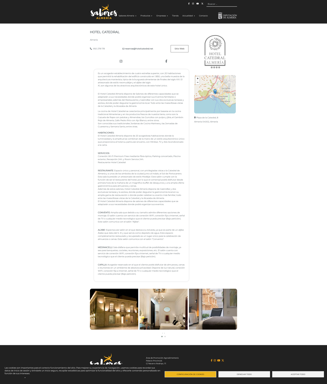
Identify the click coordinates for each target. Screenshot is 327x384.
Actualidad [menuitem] (186, 16)
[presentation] (162, 333)
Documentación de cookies (38, 378)
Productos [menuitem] (144, 16)
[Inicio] (103, 12)
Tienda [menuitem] (175, 15)
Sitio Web (179, 48)
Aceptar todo (298, 374)
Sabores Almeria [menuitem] (125, 16)
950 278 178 (99, 48)
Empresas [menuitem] (160, 16)
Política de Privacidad (14, 378)
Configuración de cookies (190, 374)
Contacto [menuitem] (203, 15)
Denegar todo (244, 374)
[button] (215, 91)
